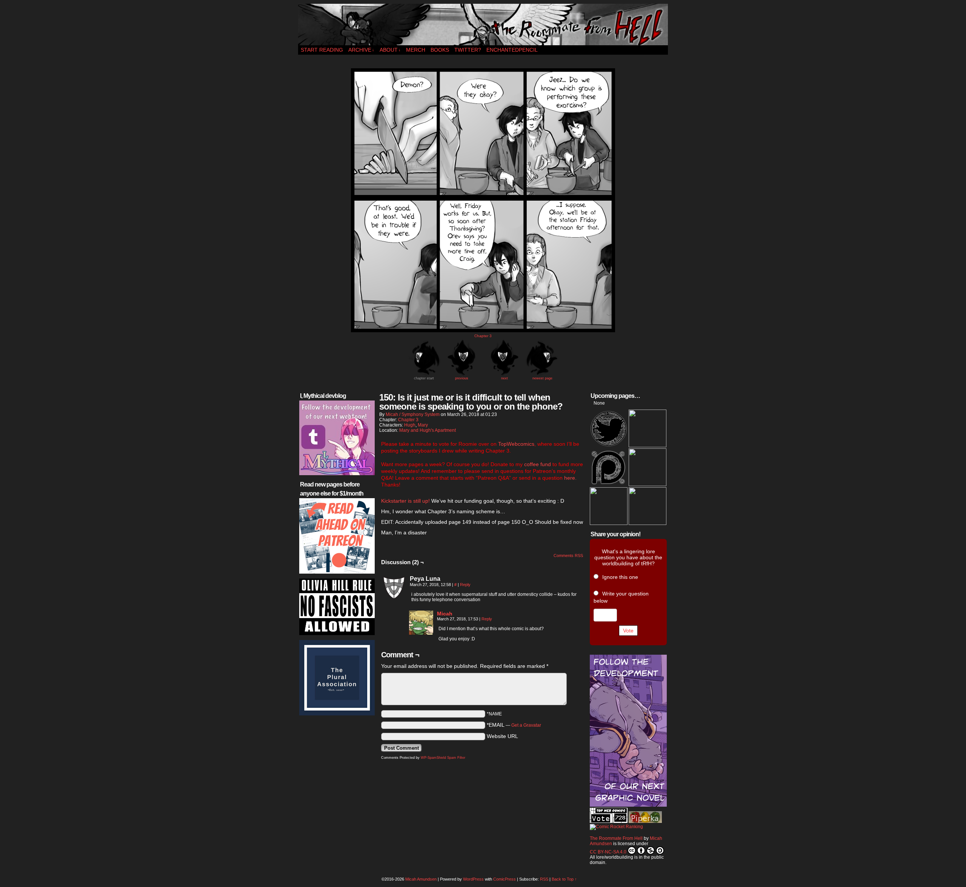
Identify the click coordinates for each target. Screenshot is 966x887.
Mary (423, 425)
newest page (542, 378)
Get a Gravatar (526, 725)
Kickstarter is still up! (406, 501)
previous (461, 378)
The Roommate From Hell (483, 24)
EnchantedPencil (512, 50)
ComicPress (504, 879)
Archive (361, 50)
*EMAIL (514, 725)
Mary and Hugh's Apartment (427, 430)
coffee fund (537, 464)
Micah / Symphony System (413, 414)
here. (570, 478)
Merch (415, 50)
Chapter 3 (483, 336)
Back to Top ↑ (564, 879)
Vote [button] (628, 631)
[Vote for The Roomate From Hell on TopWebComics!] (609, 821)
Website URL (502, 736)
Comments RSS (568, 555)
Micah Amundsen (421, 879)
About (390, 50)
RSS (544, 879)
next (504, 378)
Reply (465, 584)
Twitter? (467, 50)
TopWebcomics (516, 444)
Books (440, 50)
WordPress (473, 879)
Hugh (409, 425)
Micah (444, 614)
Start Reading (322, 50)
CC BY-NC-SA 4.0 (608, 852)
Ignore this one (620, 577)
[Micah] (421, 633)
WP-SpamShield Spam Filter (443, 758)
